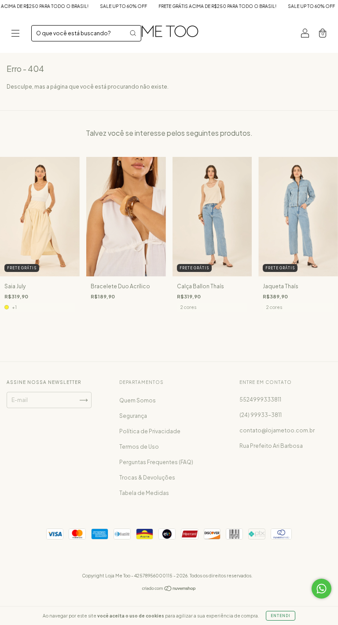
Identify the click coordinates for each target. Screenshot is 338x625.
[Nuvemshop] (169, 589)
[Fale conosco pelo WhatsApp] (321, 589)
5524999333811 (260, 399)
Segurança (133, 416)
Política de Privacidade (149, 431)
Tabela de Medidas (144, 493)
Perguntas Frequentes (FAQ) (156, 462)
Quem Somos (137, 400)
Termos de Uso (139, 446)
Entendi (280, 616)
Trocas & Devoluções (147, 477)
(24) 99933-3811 (260, 415)
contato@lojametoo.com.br (277, 430)
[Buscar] (132, 33)
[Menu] (15, 34)
